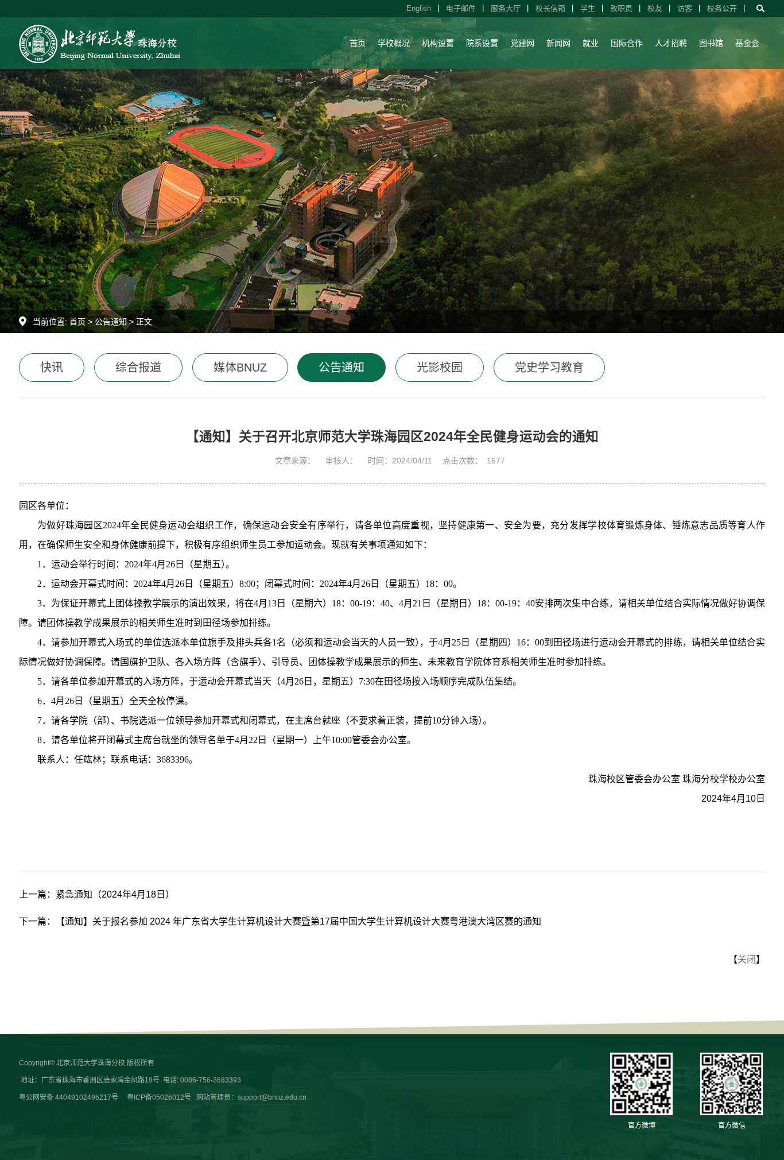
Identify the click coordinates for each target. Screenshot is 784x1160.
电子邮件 (461, 8)
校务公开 (722, 8)
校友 (654, 8)
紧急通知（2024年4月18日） (115, 894)
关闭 (747, 959)
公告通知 (111, 321)
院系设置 (482, 43)
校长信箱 (550, 8)
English (418, 8)
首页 (358, 43)
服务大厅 (506, 8)
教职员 (621, 8)
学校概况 (394, 43)
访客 (684, 8)
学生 (587, 8)
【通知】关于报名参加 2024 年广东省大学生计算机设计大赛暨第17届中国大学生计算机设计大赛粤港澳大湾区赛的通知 (298, 921)
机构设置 (438, 43)
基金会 (747, 43)
